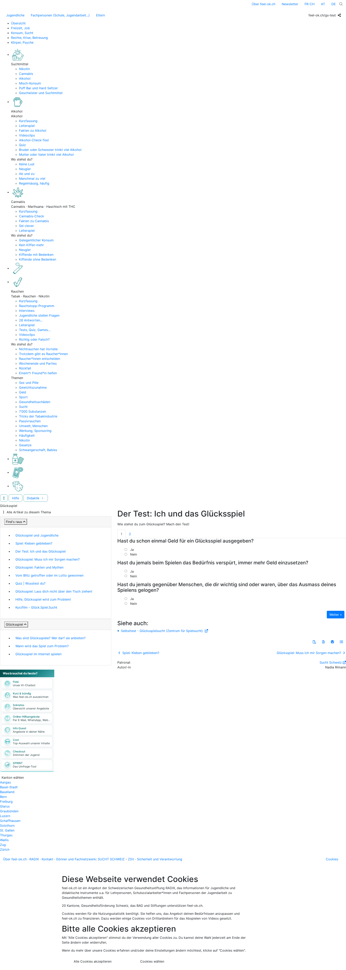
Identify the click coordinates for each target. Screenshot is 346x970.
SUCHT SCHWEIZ (111, 859)
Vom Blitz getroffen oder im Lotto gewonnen (49, 575)
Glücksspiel (14, 624)
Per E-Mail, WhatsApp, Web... (31, 720)
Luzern (5, 816)
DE (333, 4)
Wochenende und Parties (38, 363)
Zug (3, 845)
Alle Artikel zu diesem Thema (29, 512)
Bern (3, 797)
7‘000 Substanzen (32, 411)
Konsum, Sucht (22, 33)
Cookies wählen (152, 961)
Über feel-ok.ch (263, 4)
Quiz (22, 145)
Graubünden (9, 811)
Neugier (25, 169)
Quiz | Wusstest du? (30, 583)
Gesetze (25, 445)
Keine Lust (26, 164)
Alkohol (24, 78)
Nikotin (24, 69)
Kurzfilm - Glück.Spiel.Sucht (36, 607)
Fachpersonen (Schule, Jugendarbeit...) (60, 15)
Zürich (4, 850)
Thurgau (6, 835)
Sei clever (26, 226)
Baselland (7, 792)
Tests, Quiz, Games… (34, 330)
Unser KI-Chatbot (24, 685)
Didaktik (33, 498)
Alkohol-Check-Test (34, 140)
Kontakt (47, 859)
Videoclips (27, 135)
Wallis (4, 840)
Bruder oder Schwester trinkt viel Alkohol (50, 150)
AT (323, 4)
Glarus (5, 806)
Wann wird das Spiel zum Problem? (42, 646)
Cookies (332, 859)
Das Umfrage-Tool (24, 766)
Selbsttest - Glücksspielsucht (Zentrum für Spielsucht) (162, 631)
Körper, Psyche (22, 42)
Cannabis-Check (31, 216)
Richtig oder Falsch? (34, 339)
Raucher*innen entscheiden (39, 359)
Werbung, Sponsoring (35, 431)
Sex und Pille (28, 383)
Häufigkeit (27, 435)
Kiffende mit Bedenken (36, 255)
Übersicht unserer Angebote (31, 708)
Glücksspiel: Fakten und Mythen (39, 567)
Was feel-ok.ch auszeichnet (30, 696)
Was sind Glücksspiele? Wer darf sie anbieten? (50, 638)
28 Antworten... (30, 320)
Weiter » (335, 615)
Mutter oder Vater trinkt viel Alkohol (46, 154)
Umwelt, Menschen (33, 426)
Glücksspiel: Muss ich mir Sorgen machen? (47, 559)
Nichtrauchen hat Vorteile (38, 349)
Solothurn (7, 826)
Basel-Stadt (9, 787)
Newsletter (290, 4)
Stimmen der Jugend (26, 754)
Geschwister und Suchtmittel (40, 93)
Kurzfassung (28, 121)
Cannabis (26, 74)
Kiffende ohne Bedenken (37, 259)
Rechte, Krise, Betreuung (29, 38)
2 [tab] (130, 534)
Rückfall (25, 368)
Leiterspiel (27, 126)
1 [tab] (121, 534)
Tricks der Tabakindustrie (38, 416)
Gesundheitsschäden (34, 402)
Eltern (100, 15)
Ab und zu (26, 174)
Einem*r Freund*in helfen (38, 373)
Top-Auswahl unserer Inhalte (31, 743)
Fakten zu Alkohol (32, 130)
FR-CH (310, 4)
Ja (132, 550)
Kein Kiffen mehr (31, 245)
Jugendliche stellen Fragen (39, 315)
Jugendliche (15, 15)
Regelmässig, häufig (34, 183)
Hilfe (15, 498)
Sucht (23, 407)
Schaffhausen (10, 821)
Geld (22, 392)
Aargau (5, 782)
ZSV (131, 859)
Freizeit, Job (20, 28)
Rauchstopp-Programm (36, 306)
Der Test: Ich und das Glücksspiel (40, 551)
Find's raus (14, 522)
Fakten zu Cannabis (34, 221)
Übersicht (18, 23)
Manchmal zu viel (32, 179)
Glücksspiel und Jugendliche (36, 535)
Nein (133, 554)
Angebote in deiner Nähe (29, 731)
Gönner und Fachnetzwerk (76, 859)
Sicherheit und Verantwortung (159, 859)
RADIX (34, 859)
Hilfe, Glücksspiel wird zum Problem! (43, 599)
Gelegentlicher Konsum (36, 240)
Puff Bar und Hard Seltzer (38, 88)
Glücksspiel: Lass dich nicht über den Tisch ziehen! (53, 591)
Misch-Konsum (30, 83)
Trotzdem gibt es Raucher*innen (43, 354)
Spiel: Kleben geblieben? (33, 543)
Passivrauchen (30, 421)
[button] (314, 642)
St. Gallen (7, 830)
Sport (23, 397)
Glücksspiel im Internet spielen (38, 654)
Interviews (26, 311)
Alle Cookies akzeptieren (93, 961)
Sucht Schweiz (331, 662)
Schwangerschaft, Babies (38, 450)
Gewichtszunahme (33, 387)
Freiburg (6, 801)
